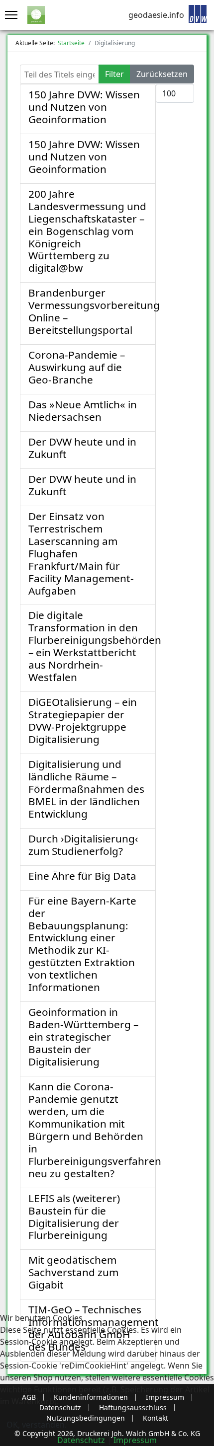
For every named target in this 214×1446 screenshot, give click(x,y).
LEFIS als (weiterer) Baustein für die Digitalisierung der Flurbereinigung (74, 1216)
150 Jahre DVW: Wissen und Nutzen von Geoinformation (84, 106)
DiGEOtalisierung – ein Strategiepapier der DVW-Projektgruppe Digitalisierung (82, 720)
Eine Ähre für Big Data (82, 876)
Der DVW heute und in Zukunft (82, 448)
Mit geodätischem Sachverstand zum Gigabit (73, 1272)
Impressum (135, 1440)
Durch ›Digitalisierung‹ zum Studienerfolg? (83, 845)
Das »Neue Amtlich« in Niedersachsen (82, 410)
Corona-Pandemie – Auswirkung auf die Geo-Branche (76, 367)
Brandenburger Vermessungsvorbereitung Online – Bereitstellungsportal (94, 311)
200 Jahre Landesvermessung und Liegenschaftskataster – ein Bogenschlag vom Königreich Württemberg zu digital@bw (87, 231)
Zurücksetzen (162, 74)
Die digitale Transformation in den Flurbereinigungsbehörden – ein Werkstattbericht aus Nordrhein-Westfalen (94, 646)
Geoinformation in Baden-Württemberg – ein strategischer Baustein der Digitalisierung (83, 1036)
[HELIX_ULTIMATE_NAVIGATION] (8, 15)
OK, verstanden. (36, 1424)
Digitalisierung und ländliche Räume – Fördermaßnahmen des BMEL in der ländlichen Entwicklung (86, 789)
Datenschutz (81, 1440)
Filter (114, 74)
